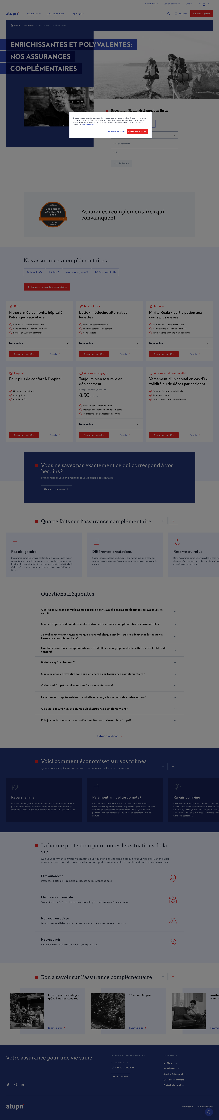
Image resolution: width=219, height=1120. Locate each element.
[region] (110, 125)
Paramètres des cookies (116, 131)
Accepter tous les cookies (137, 131)
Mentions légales (88, 124)
